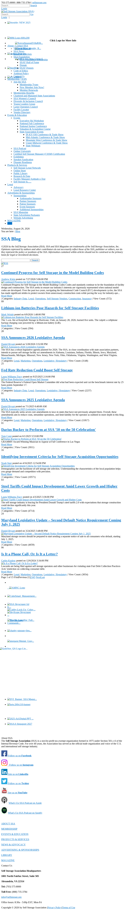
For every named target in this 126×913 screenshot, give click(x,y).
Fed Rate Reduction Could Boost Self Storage (37, 370)
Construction (75, 298)
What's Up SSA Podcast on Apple (25, 803)
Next (38, 577)
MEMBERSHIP (9, 829)
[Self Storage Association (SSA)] (17, 11)
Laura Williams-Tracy (11, 376)
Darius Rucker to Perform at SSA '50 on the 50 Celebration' (48, 430)
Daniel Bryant (8, 344)
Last (43, 577)
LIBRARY (6, 855)
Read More (6, 296)
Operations (40, 298)
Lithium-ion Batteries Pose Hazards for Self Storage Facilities (50, 308)
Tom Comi (6, 436)
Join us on (17, 774)
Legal (31, 298)
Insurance (87, 298)
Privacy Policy (54, 907)
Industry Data (20, 298)
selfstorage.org (39, 2)
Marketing (26, 360)
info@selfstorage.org (11, 897)
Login (4, 8)
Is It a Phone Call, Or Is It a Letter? (29, 554)
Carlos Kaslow (8, 560)
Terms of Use (68, 907)
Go (31, 14)
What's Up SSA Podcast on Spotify (25, 813)
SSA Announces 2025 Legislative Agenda (33, 400)
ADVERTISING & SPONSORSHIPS (20, 850)
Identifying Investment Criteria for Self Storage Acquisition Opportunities (59, 457)
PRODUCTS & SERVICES (15, 839)
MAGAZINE (8, 860)
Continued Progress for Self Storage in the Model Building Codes (52, 273)
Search (33, 5)
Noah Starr (6, 463)
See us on (17, 792)
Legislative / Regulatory (55, 360)
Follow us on (19, 755)
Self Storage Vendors (57, 298)
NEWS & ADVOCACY (13, 844)
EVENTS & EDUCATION (14, 834)
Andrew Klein (8, 279)
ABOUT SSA (8, 823)
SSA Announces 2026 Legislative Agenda (33, 338)
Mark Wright (7, 314)
